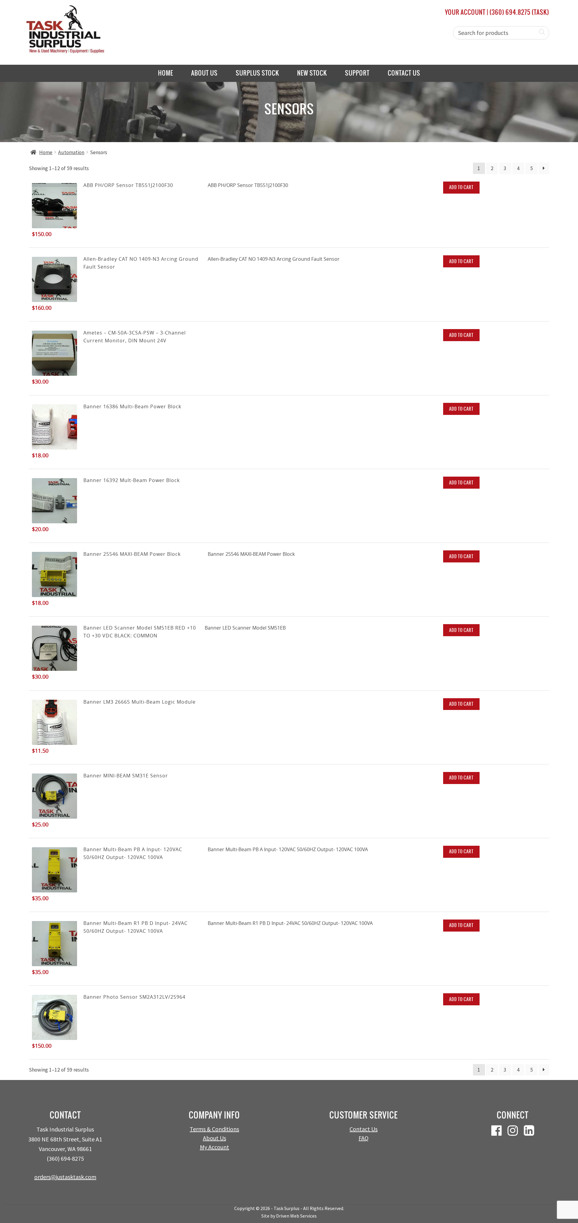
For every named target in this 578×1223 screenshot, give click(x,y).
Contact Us (404, 73)
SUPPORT (357, 73)
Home (165, 73)
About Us (204, 73)
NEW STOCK (312, 73)
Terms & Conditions (214, 1129)
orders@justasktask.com (65, 1177)
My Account (214, 1147)
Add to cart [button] (461, 187)
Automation (71, 152)
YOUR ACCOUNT (465, 12)
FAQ (363, 1138)
